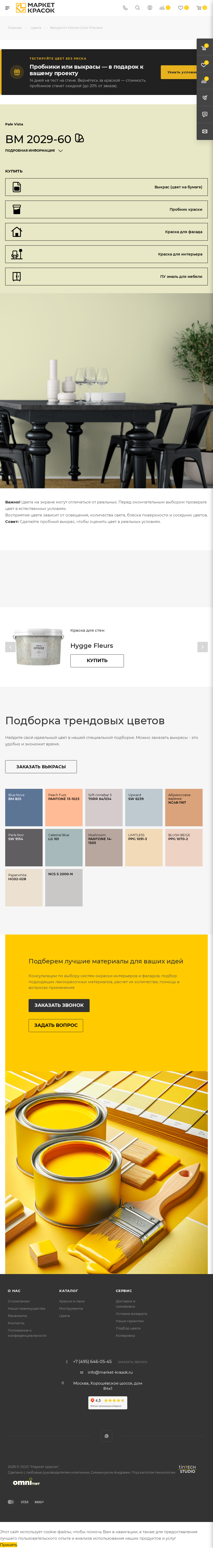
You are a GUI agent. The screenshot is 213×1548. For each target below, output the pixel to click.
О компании (19, 1301)
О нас (14, 1291)
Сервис (124, 1291)
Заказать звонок (59, 1005)
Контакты (16, 1323)
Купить (97, 660)
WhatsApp (106, 1436)
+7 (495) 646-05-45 (92, 1362)
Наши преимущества (26, 1308)
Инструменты (71, 1308)
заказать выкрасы (41, 766)
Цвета (64, 1316)
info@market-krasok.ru (110, 1372)
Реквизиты (17, 1316)
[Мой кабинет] (150, 8)
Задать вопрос (56, 1025)
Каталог (68, 1291)
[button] (10, 647)
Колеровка (125, 1335)
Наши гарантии (130, 1321)
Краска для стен (87, 630)
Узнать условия (183, 72)
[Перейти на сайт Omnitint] (25, 1487)
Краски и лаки (72, 1301)
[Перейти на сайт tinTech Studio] (186, 1473)
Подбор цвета (128, 1328)
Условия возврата (131, 1314)
